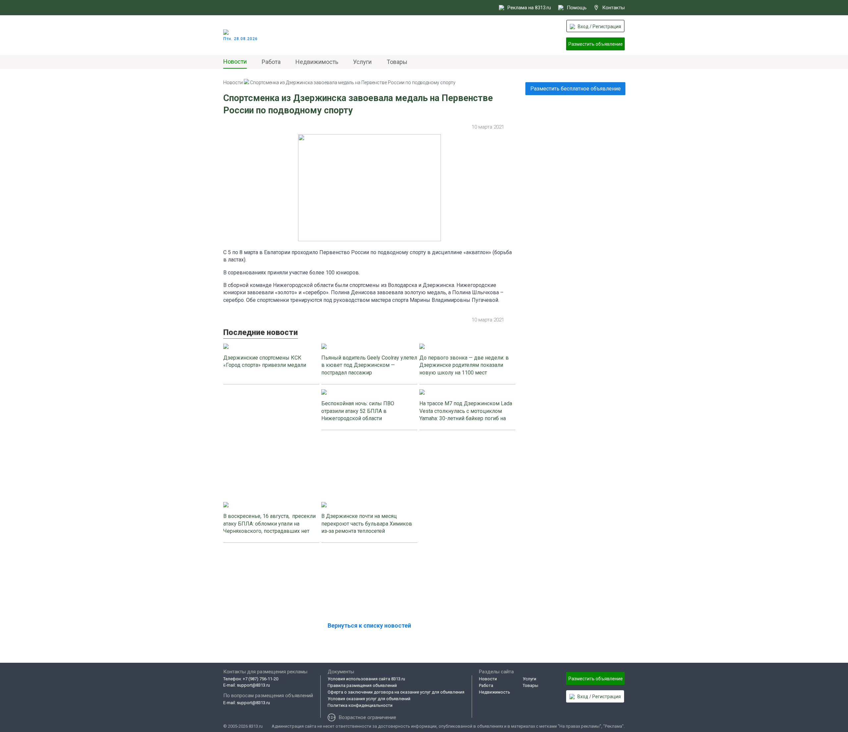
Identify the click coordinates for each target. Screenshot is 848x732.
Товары (397, 61)
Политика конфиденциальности (360, 705)
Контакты (613, 8)
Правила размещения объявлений (362, 685)
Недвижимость (316, 61)
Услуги (362, 61)
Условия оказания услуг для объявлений (369, 698)
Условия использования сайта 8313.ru (366, 678)
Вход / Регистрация (599, 26)
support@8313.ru (253, 685)
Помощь (577, 8)
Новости (235, 61)
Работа (271, 61)
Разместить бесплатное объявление (575, 88)
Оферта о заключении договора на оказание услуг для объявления (396, 692)
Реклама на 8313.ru (529, 8)
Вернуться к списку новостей (369, 625)
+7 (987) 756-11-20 (260, 678)
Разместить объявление (595, 44)
